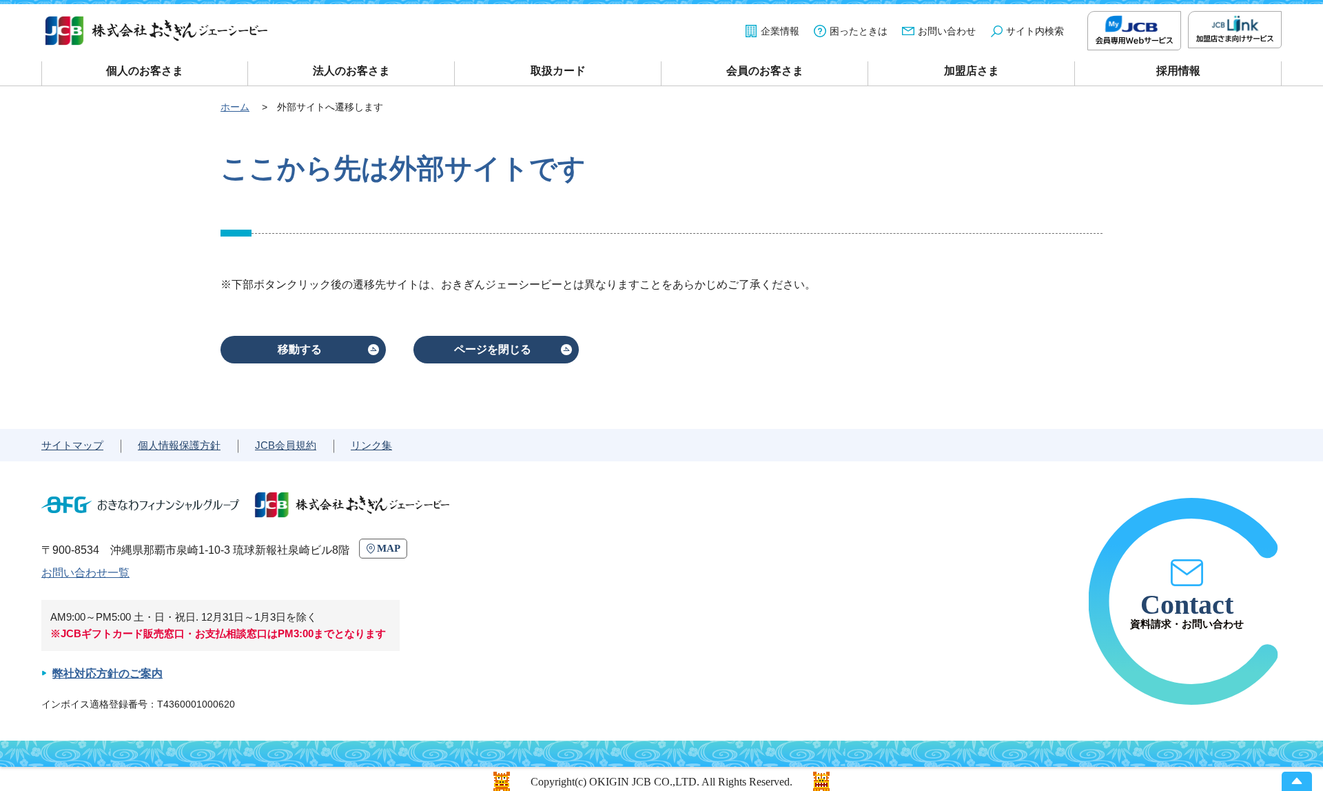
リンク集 (371, 445)
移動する (300, 349)
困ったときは (859, 31)
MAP (388, 548)
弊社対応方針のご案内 (107, 673)
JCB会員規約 (285, 445)
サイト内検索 (1035, 31)
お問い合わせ (947, 31)
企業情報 (780, 31)
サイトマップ (72, 445)
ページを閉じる (492, 349)
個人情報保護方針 (179, 445)
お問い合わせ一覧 (85, 573)
